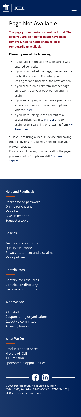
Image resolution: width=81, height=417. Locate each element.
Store (29, 110)
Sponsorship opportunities (26, 363)
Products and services (22, 349)
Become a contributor (22, 289)
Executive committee (21, 321)
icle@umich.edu (14, 393)
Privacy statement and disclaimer (30, 252)
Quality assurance (19, 248)
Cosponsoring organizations (27, 316)
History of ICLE (16, 353)
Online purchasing (19, 206)
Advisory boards (18, 326)
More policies (15, 257)
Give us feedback (18, 216)
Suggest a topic (17, 220)
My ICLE (49, 119)
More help (13, 211)
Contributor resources (22, 280)
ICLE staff (12, 312)
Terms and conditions (22, 243)
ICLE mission (15, 358)
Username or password (23, 202)
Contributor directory (22, 285)
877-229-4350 (59, 389)
